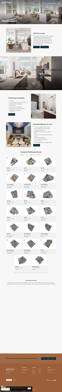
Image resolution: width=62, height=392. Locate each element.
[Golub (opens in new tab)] (9, 380)
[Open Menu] (59, 3)
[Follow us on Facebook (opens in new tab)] (16, 380)
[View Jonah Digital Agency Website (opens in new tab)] (54, 380)
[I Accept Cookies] (31, 387)
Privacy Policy (49, 372)
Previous (55, 88)
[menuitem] (34, 369)
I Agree (29, 388)
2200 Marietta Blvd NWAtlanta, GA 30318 (25, 370)
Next (58, 88)
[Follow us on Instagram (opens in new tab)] (14, 380)
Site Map (53, 372)
